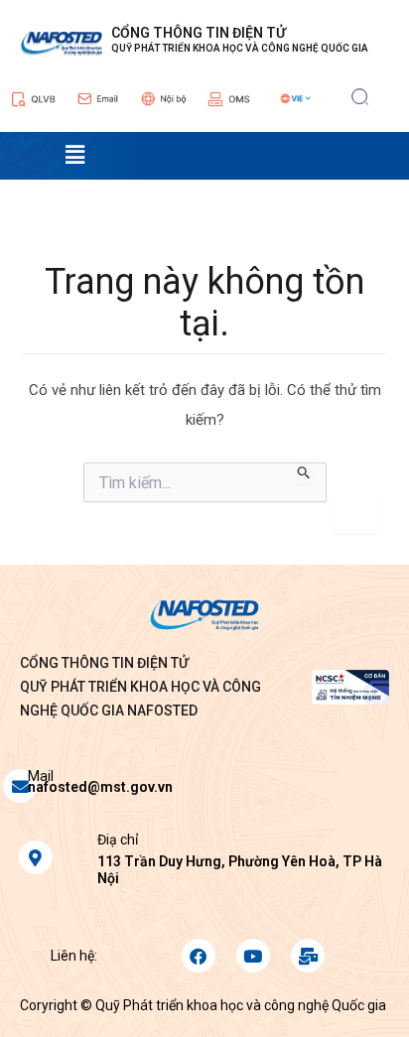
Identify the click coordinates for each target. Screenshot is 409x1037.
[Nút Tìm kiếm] (304, 473)
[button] (359, 94)
